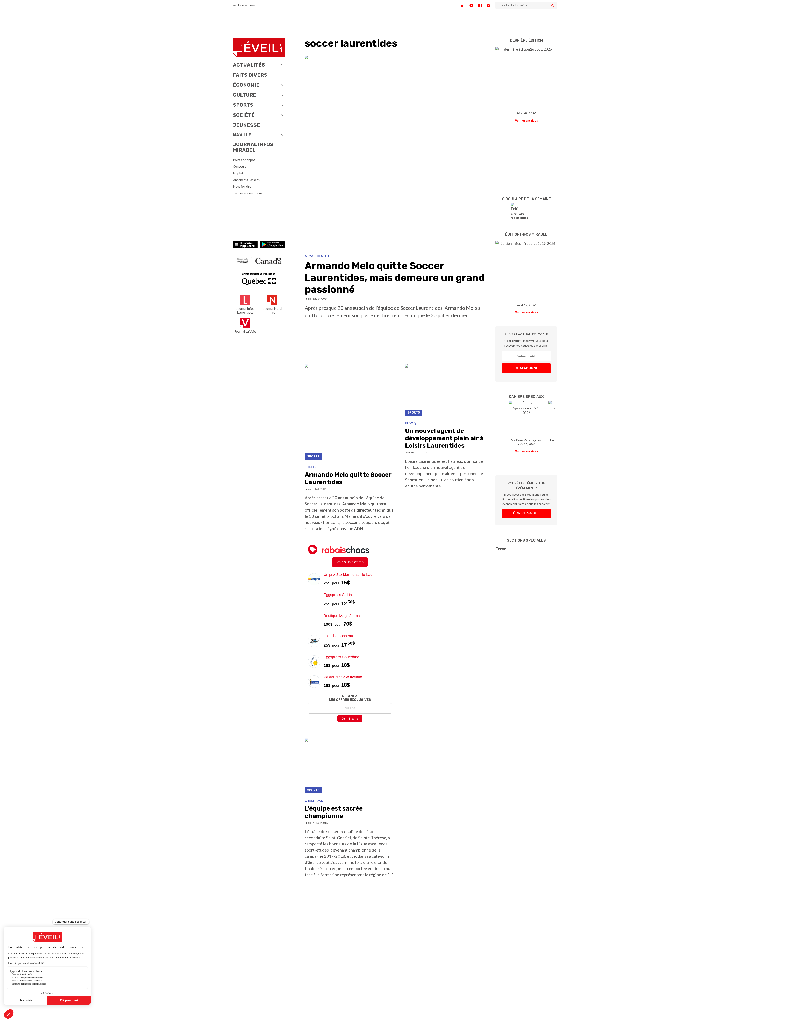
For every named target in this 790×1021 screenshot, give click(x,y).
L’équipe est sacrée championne (334, 812)
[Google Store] (272, 245)
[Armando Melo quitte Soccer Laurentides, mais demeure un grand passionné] (395, 153)
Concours (239, 166)
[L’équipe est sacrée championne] (350, 767)
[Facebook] (482, 5)
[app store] (245, 245)
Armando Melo (317, 256)
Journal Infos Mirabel (253, 147)
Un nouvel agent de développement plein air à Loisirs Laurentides (444, 438)
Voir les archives (526, 120)
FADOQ (410, 423)
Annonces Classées (246, 180)
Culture (244, 95)
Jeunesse (246, 125)
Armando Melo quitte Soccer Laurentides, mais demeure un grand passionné (395, 277)
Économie (246, 85)
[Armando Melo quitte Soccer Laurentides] (350, 413)
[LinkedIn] (465, 5)
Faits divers (250, 75)
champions (314, 801)
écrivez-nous (526, 513)
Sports (243, 105)
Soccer (310, 467)
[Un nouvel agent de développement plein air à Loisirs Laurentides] (445, 391)
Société (244, 115)
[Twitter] (491, 5)
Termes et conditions (247, 193)
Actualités (249, 65)
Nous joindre (242, 186)
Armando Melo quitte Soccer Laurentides (348, 478)
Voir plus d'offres (350, 562)
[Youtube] (473, 5)
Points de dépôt (244, 160)
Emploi (238, 173)
